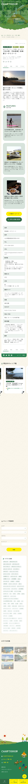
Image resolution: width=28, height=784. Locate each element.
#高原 (9, 605)
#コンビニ (6, 630)
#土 (7, 58)
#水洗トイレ (17, 58)
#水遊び (12, 581)
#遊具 (5, 610)
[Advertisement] (14, 462)
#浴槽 (11, 620)
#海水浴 (4, 58)
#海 (13, 58)
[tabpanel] (14, 379)
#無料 (20, 576)
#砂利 (23, 593)
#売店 (14, 613)
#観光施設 (18, 625)
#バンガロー (16, 568)
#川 (22, 600)
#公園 (16, 603)
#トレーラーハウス (14, 571)
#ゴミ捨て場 (16, 610)
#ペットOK (13, 595)
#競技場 (13, 627)
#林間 (18, 600)
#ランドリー (15, 608)
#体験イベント (7, 578)
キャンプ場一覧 (7, 35)
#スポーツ (6, 593)
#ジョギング (6, 581)
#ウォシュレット (6, 59)
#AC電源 (6, 622)
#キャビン (6, 571)
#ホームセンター (13, 630)
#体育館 (18, 627)
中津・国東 (17, 35)
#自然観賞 (21, 588)
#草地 (18, 593)
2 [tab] (0, 394)
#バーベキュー (7, 566)
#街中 (21, 603)
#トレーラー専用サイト (14, 622)
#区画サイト (6, 576)
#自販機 (19, 613)
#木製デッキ (6, 595)
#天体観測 (14, 578)
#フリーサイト (15, 573)
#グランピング (14, 576)
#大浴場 (16, 620)
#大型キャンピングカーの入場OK (11, 598)
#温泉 (20, 620)
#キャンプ (6, 561)
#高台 (5, 603)
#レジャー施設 (7, 627)
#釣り (20, 583)
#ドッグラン (14, 588)
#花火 (19, 578)
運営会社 (3, 767)
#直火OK (10, 610)
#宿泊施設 (6, 625)
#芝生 (10, 58)
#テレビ (5, 615)
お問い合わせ (4, 771)
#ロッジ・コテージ (8, 568)
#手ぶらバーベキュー (16, 566)
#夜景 (12, 603)
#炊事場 (21, 608)
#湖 (8, 603)
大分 (13, 35)
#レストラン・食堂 (8, 613)
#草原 (5, 605)
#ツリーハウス (7, 573)
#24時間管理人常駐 (8, 600)
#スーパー (12, 625)
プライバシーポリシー (6, 769)
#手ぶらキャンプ (13, 561)
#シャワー (12, 59)
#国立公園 (14, 605)
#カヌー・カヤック (13, 583)
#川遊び (17, 581)
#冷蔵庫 (10, 615)
